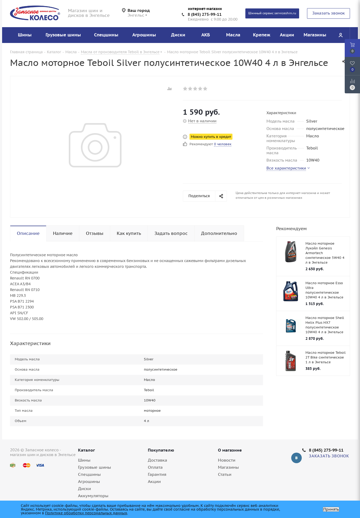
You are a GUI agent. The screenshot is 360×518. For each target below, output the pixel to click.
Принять (331, 509)
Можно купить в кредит (211, 136)
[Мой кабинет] (340, 35)
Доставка (157, 460)
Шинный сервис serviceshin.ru (272, 13)
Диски (84, 488)
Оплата (155, 467)
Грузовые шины (94, 467)
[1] (185, 88)
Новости (226, 460)
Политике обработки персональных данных (86, 513)
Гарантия (157, 474)
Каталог (86, 450)
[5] (205, 88)
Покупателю (161, 450)
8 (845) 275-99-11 (205, 14)
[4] (200, 88)
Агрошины (89, 481)
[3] (195, 88)
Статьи (224, 474)
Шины (84, 460)
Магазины (228, 467)
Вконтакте (296, 458)
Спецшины (89, 474)
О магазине (230, 450)
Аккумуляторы (93, 495)
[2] (190, 88)
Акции (154, 481)
